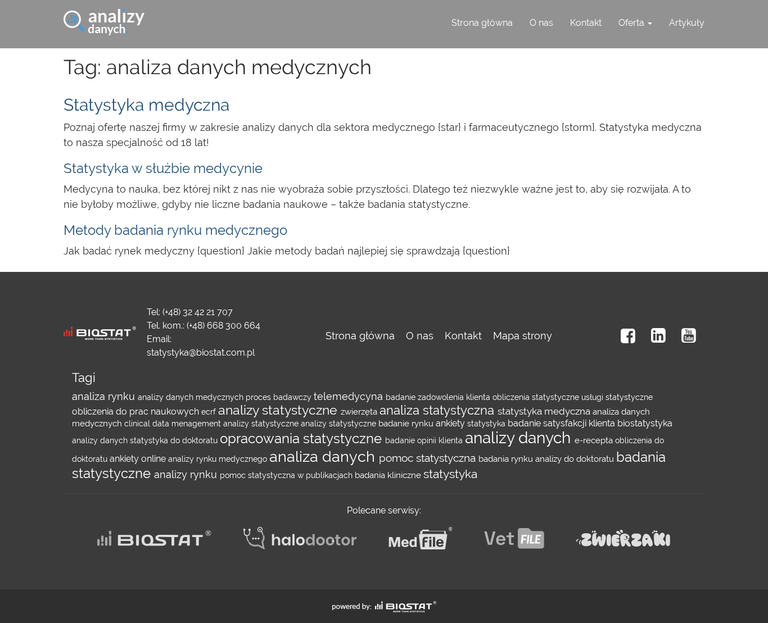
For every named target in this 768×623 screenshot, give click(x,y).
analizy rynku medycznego (218, 458)
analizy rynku (187, 474)
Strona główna (482, 22)
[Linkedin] (658, 335)
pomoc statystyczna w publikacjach (287, 475)
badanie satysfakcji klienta (562, 423)
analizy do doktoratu (575, 459)
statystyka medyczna (545, 411)
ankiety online (139, 458)
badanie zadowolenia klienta (439, 397)
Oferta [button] (632, 22)
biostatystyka (644, 423)
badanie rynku (407, 424)
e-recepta (595, 440)
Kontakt (586, 22)
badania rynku (506, 459)
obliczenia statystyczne (537, 397)
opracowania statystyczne (302, 439)
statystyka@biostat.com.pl (201, 352)
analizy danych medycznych (192, 397)
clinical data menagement (173, 423)
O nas (541, 22)
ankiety (451, 423)
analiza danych (324, 456)
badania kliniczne (389, 475)
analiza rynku (105, 396)
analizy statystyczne (279, 410)
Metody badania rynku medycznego (175, 230)
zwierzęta (360, 412)
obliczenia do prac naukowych (136, 411)
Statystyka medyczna (146, 105)
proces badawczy (280, 397)
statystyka (487, 423)
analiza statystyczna (439, 410)
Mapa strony (522, 336)
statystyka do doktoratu (175, 440)
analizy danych (101, 440)
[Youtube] (689, 335)
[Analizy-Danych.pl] (104, 14)
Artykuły (686, 22)
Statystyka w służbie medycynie (163, 168)
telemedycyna (350, 396)
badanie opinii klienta (425, 440)
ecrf (209, 411)
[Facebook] (628, 335)
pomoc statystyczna (428, 458)
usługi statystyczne (617, 397)
